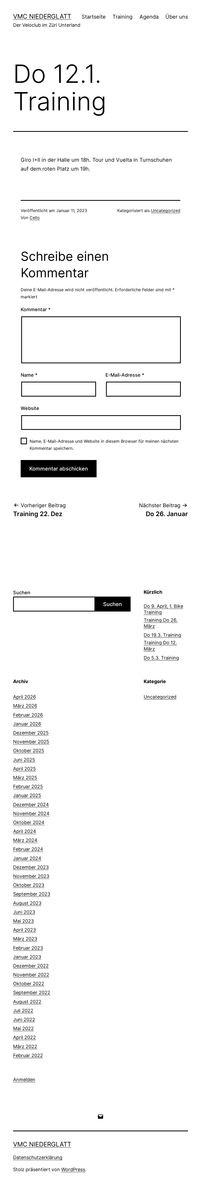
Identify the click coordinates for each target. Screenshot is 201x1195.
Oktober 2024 (28, 822)
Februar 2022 (28, 1055)
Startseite (94, 17)
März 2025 (25, 777)
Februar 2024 (28, 849)
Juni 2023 (24, 912)
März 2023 (25, 939)
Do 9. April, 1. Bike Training (163, 609)
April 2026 (24, 697)
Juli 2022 (23, 1010)
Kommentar (36, 309)
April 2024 (24, 831)
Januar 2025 (27, 795)
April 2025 (24, 768)
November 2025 (31, 741)
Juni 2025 (24, 760)
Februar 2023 (28, 948)
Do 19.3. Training (162, 635)
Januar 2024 (27, 858)
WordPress (73, 1169)
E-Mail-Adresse (124, 375)
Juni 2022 (24, 1019)
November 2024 (31, 813)
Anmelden (24, 1079)
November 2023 (31, 876)
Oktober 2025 (28, 750)
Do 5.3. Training (161, 658)
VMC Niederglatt (42, 16)
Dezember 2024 (31, 804)
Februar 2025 (28, 786)
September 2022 (31, 992)
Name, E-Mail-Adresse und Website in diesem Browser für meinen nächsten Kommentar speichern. (104, 445)
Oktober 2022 (28, 983)
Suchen (21, 592)
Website (30, 408)
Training (122, 17)
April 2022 (24, 1037)
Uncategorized (165, 210)
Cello (35, 217)
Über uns (176, 17)
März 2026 (25, 706)
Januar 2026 (27, 724)
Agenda (149, 17)
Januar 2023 (27, 957)
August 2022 (27, 1001)
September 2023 (31, 894)
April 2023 (24, 930)
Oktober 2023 (28, 885)
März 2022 (25, 1046)
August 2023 (27, 903)
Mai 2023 (23, 921)
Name (29, 375)
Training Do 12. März (160, 645)
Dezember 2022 (31, 966)
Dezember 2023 (31, 867)
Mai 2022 (23, 1028)
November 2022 (31, 974)
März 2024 (25, 840)
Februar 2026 (28, 715)
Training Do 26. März (160, 623)
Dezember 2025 (31, 733)
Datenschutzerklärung (37, 1157)
